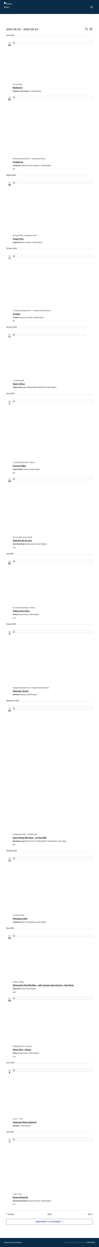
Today (50, 1214)
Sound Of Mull (19, 465)
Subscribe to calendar (48, 1221)
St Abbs (16, 314)
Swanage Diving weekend (24, 1122)
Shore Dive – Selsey (22, 1049)
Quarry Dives (19, 383)
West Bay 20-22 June (22, 540)
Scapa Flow (18, 238)
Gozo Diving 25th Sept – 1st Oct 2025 (29, 837)
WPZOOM (91, 1242)
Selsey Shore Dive (21, 611)
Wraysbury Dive (20, 918)
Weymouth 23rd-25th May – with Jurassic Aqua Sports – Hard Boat (43, 985)
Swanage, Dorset (20, 691)
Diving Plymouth (20, 1197)
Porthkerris (18, 162)
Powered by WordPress (13, 1242)
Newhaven (17, 87)
